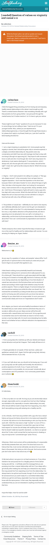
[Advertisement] (24, 70)
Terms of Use (38, 536)
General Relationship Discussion (25, 26)
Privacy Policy (31, 539)
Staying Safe (27, 536)
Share (12, 507)
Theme (20, 539)
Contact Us (42, 539)
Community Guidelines (12, 536)
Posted (16, 102)
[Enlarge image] (13, 250)
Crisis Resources (9, 539)
